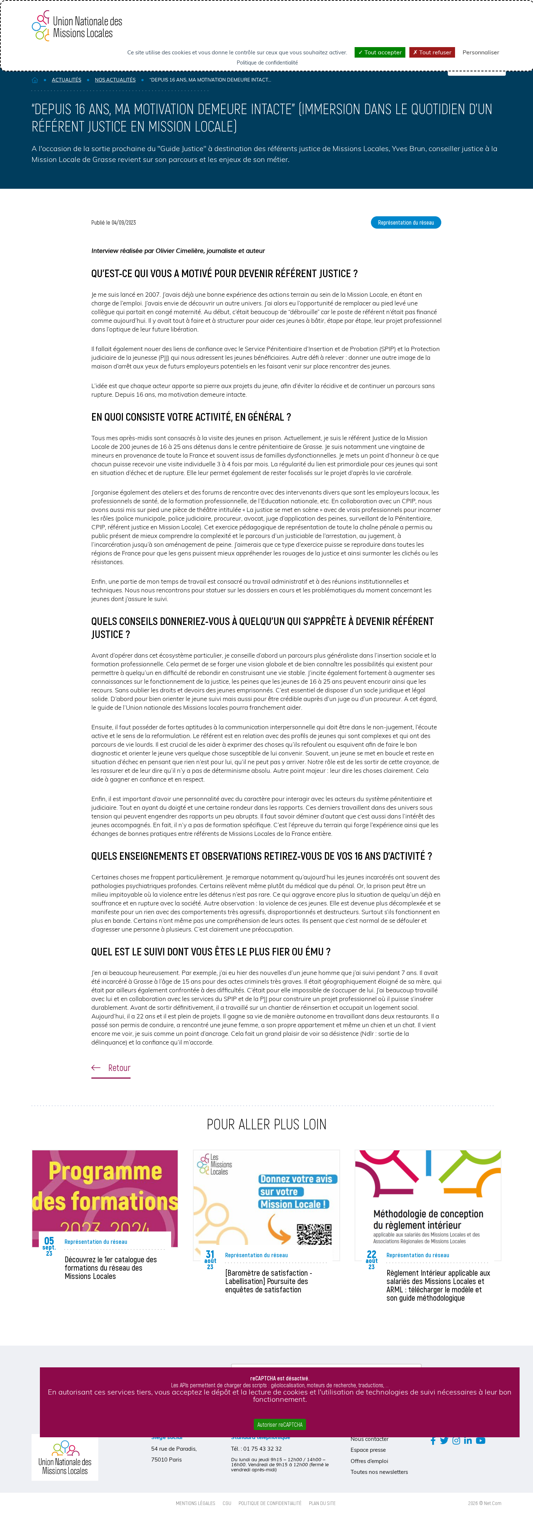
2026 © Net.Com (484, 1503)
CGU (227, 1503)
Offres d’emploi (369, 1461)
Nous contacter (369, 1438)
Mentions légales (195, 1503)
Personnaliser (481, 52)
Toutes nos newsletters (379, 1471)
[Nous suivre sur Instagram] (456, 1440)
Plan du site (322, 1503)
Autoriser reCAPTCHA (279, 1424)
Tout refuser (434, 52)
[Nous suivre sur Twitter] (444, 1440)
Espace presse (368, 1449)
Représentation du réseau (406, 222)
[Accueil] (35, 79)
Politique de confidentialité (270, 1503)
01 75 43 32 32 (262, 1448)
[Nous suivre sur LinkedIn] (468, 1440)
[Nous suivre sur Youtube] (481, 1440)
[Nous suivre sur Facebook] (433, 1440)
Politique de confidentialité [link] (267, 62)
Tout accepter (382, 52)
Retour (118, 1067)
